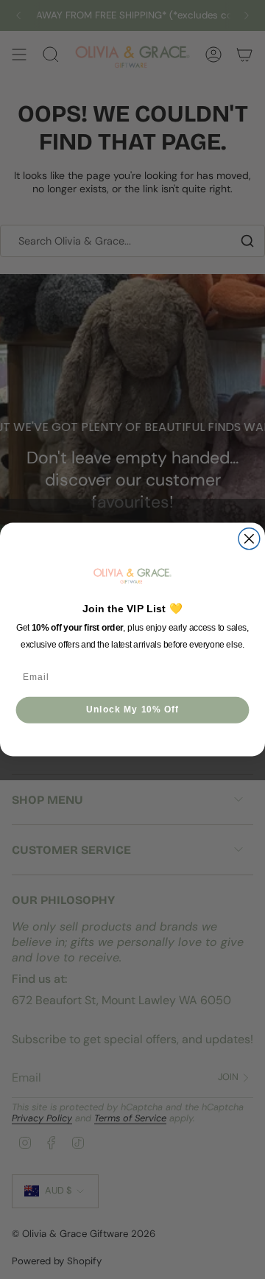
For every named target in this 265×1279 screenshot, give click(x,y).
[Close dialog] (249, 539)
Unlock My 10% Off (133, 709)
